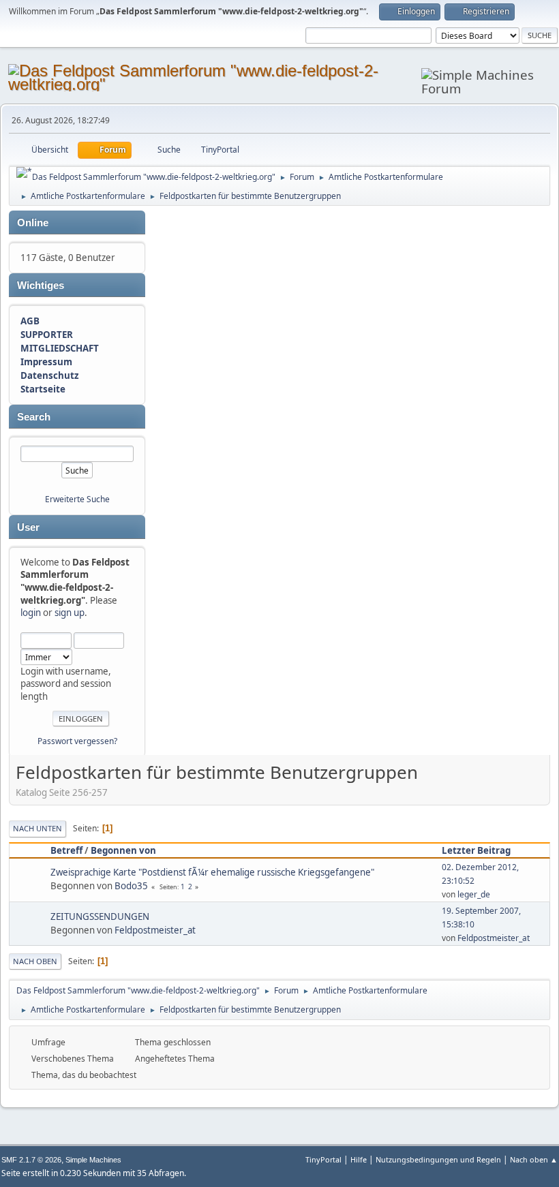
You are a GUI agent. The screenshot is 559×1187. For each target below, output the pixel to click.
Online (32, 222)
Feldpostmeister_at (155, 930)
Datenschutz (49, 375)
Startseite (42, 389)
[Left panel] (24, 172)
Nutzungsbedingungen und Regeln (438, 1159)
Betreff (66, 850)
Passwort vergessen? (77, 741)
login (30, 612)
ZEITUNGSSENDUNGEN (99, 916)
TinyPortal (323, 1159)
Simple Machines (93, 1160)
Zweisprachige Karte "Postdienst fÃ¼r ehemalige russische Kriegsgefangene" (212, 872)
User (28, 527)
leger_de (473, 894)
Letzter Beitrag (476, 850)
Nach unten (37, 828)
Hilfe (358, 1159)
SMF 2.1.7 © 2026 (31, 1160)
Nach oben (35, 961)
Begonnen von (123, 850)
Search (33, 417)
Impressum (46, 362)
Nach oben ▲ (534, 1159)
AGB (30, 321)
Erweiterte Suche (77, 499)
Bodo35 (131, 886)
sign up (70, 612)
